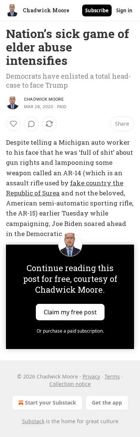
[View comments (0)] (31, 123)
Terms (112, 376)
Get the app (107, 402)
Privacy (91, 376)
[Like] (13, 123)
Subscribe (97, 10)
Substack (33, 421)
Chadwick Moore (44, 99)
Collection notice (70, 383)
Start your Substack (50, 402)
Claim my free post (70, 312)
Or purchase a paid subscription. (70, 331)
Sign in (124, 10)
